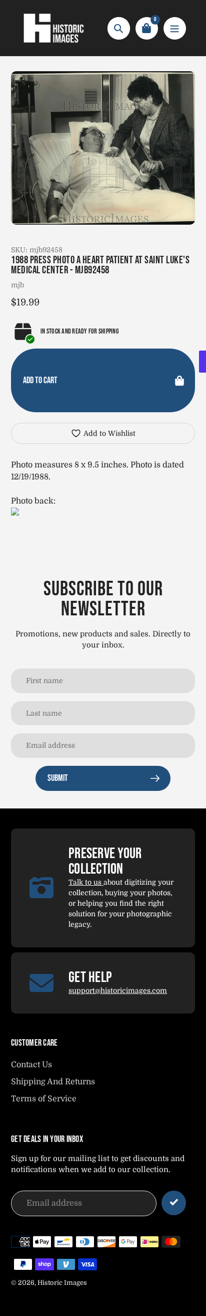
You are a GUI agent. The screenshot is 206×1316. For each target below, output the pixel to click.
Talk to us (86, 882)
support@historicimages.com (117, 990)
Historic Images (62, 1282)
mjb (17, 285)
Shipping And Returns (53, 1081)
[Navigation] (175, 28)
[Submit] (174, 1203)
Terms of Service (43, 1098)
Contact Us (31, 1064)
